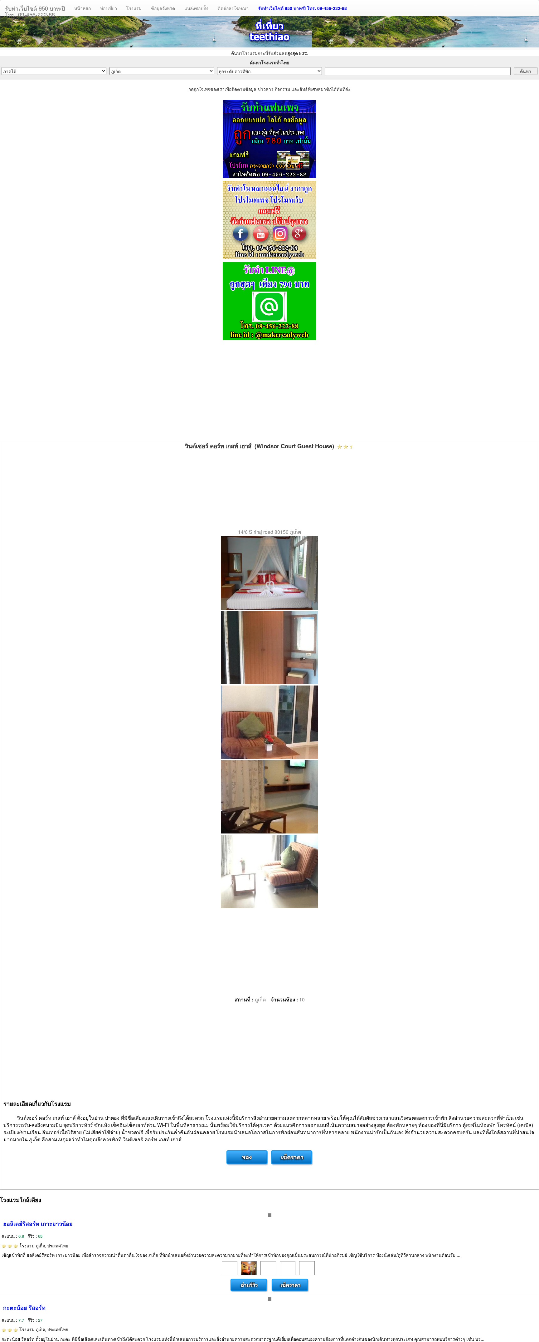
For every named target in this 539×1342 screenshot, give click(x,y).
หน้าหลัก (82, 8)
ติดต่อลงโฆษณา (233, 8)
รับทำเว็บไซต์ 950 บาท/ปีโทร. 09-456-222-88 (35, 10)
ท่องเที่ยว (108, 8)
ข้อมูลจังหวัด (163, 8)
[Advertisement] (269, 391)
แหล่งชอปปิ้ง (196, 8)
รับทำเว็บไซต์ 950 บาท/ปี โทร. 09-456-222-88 (302, 8)
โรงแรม (134, 8)
